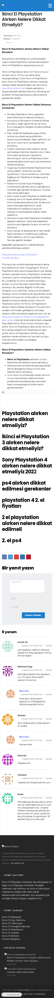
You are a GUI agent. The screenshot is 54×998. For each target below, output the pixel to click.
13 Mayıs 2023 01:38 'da (31, 798)
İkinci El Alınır (24, 990)
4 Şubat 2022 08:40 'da (31, 694)
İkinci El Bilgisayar (11, 917)
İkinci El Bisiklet (10, 936)
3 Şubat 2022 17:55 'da (32, 670)
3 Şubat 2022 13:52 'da (32, 646)
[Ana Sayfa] (9, 5)
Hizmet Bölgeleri (11, 939)
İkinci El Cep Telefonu (13, 920)
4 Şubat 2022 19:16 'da (32, 778)
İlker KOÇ (24, 691)
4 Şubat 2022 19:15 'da (32, 759)
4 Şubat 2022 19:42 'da (31, 740)
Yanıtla (49, 646)
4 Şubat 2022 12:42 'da (31, 719)
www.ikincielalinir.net (13, 88)
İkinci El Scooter (10, 933)
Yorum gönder (33, 615)
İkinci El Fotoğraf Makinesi (16, 926)
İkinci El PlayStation (12, 929)
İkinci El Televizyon (12, 923)
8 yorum (9, 42)
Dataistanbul (40, 994)
